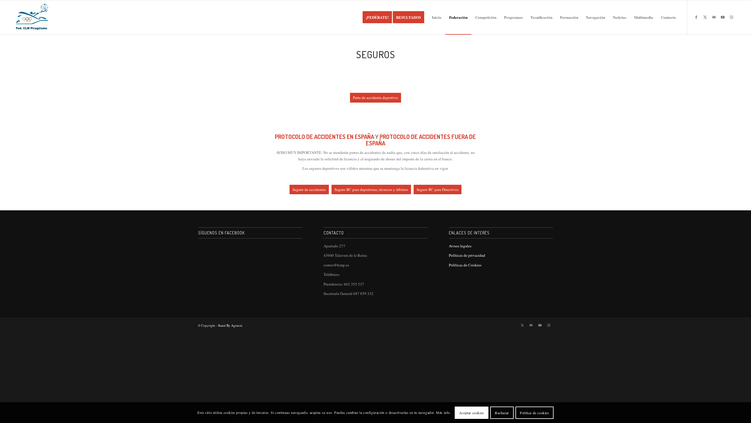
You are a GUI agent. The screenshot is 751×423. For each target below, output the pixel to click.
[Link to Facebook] (696, 17)
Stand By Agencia (230, 325)
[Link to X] (705, 17)
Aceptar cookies (471, 412)
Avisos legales (460, 246)
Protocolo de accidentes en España (324, 136)
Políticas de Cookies (465, 265)
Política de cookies (534, 412)
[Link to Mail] (714, 17)
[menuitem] (377, 17)
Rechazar (502, 412)
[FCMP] (32, 17)
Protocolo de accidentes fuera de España (421, 140)
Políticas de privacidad (467, 255)
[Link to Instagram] (731, 17)
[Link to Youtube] (722, 17)
